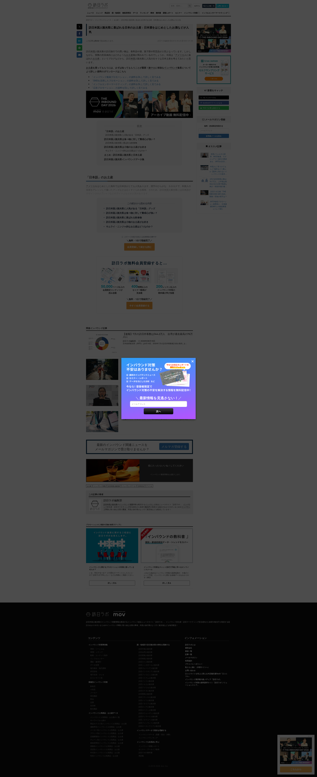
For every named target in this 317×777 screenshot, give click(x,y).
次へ (158, 411)
